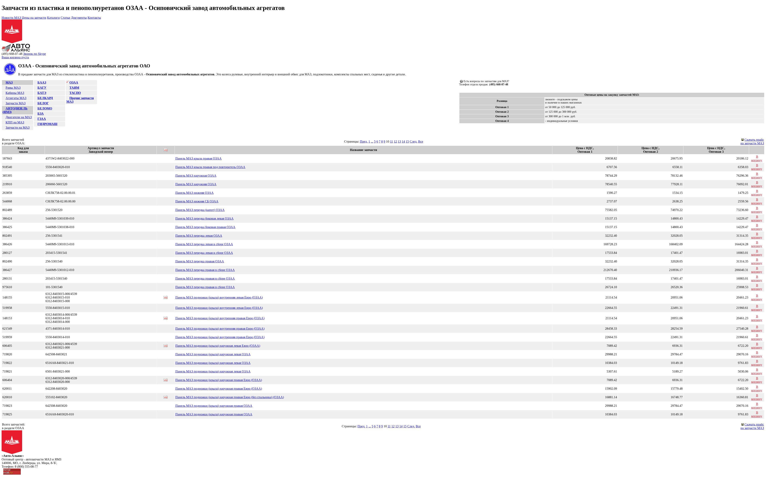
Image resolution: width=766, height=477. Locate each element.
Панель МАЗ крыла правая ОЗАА (198, 158)
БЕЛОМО (45, 108)
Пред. (364, 141)
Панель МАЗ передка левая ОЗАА (198, 235)
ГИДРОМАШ (47, 124)
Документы (79, 17)
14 (403, 141)
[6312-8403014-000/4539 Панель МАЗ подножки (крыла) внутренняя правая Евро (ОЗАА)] (166, 318)
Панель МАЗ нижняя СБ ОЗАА (196, 201)
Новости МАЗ (11, 17)
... (372, 141)
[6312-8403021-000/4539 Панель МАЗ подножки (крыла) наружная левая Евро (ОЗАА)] (166, 346)
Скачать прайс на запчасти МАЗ (752, 141)
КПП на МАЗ (15, 122)
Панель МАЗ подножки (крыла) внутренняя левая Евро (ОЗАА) (219, 297)
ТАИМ (74, 87)
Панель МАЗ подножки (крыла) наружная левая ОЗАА (213, 354)
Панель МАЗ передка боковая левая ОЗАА (204, 218)
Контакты (94, 17)
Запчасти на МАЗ (18, 127)
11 (391, 141)
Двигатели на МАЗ (19, 117)
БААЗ (42, 82)
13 (399, 141)
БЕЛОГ (43, 103)
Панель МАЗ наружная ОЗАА (195, 175)
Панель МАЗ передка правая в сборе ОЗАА (205, 270)
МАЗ (9, 82)
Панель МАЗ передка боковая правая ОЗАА (205, 227)
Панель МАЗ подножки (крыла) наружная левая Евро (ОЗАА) (217, 345)
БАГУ (42, 87)
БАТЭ (42, 93)
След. (413, 141)
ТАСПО (75, 93)
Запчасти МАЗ (16, 103)
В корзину (756, 158)
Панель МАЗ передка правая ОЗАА (199, 261)
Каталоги (53, 17)
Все (420, 141)
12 (395, 141)
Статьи (65, 17)
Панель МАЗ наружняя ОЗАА (195, 184)
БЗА (41, 113)
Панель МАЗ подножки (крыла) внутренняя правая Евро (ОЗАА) (220, 318)
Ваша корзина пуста (15, 57)
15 (407, 141)
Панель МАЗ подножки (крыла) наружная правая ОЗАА (213, 405)
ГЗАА (42, 118)
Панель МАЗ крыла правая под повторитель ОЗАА (210, 167)
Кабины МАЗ (15, 93)
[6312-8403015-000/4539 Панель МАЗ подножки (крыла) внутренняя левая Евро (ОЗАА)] (166, 298)
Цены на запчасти (34, 17)
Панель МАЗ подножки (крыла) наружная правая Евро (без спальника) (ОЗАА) (229, 397)
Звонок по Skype (34, 53)
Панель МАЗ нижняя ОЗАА (194, 192)
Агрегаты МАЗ (16, 98)
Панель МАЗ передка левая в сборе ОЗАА (204, 244)
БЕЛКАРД (45, 98)
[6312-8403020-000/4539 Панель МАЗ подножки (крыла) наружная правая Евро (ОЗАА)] (166, 380)
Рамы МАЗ (13, 87)
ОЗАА (73, 82)
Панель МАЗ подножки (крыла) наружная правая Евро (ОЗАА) (218, 380)
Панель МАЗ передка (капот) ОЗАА (200, 210)
